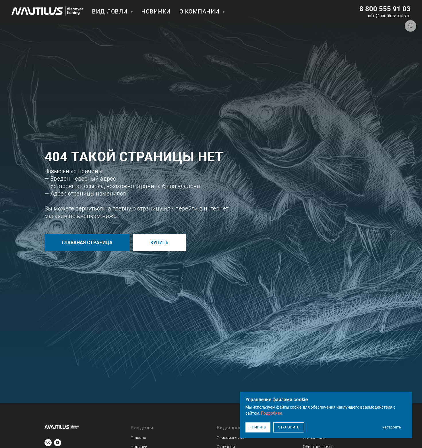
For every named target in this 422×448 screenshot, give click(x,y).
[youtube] (57, 442)
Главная (138, 438)
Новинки (156, 11)
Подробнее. (272, 413)
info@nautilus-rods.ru (389, 15)
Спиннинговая (230, 438)
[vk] (48, 442)
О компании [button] (200, 11)
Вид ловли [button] (110, 11)
